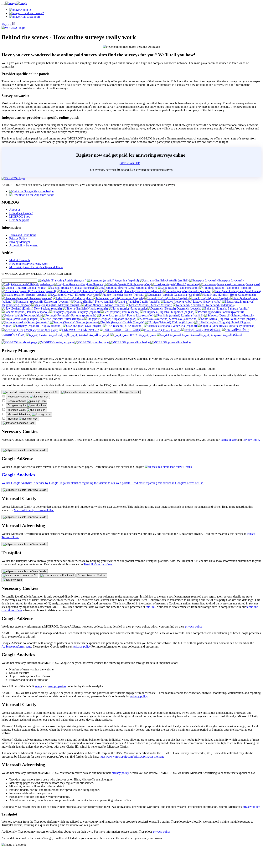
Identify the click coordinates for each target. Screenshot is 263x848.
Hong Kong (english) (242, 294)
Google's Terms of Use (189, 483)
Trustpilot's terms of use (98, 564)
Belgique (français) (92, 284)
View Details (39, 450)
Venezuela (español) (184, 325)
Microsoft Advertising (20, 414)
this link (150, 606)
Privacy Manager (19, 242)
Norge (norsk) (138, 308)
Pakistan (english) (238, 308)
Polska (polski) (32, 315)
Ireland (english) (178, 298)
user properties (57, 686)
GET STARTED (130, 163)
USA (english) (93, 325)
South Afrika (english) (242, 319)
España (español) (36, 294)
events (38, 686)
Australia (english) (177, 280)
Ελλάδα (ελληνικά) (86, 294)
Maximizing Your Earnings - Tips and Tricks (36, 267)
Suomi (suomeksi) (38, 322)
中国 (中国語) (131, 330)
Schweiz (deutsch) (242, 315)
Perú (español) (130, 312)
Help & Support (19, 220)
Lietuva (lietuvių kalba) (206, 301)
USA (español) (133, 325)
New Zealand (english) (47, 308)
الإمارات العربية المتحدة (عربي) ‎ (89, 334)
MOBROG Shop (19, 216)
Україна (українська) (241, 325)
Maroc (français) (114, 305)
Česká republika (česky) (142, 287)
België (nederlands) (41, 284)
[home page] (16, 3)
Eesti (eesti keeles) (249, 291)
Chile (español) (189, 287)
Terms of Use (228, 439)
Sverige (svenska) (86, 322)
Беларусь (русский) (231, 280)
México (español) (161, 305)
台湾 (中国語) (212, 330)
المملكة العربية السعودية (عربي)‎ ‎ (222, 334)
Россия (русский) (232, 312)
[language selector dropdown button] (3, 340)
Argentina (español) (126, 280)
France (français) (133, 294)
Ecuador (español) (199, 291)
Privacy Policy (18, 238)
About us (14, 209)
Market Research (19, 260)
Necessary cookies (19, 396)
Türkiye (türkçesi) (182, 322)
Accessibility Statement (23, 245)
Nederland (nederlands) (220, 305)
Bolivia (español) (140, 284)
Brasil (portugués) (187, 284)
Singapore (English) (124, 319)
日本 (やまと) (89, 330)
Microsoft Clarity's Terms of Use (34, 510)
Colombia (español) (238, 287)
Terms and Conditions (22, 235)
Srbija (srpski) (30, 319)
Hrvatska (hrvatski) (40, 298)
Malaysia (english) (69, 305)
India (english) (83, 298)
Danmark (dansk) (92, 291)
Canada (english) (37, 287)
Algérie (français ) (75, 280)
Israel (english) (220, 298)
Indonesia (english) (132, 298)
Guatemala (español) (186, 294)
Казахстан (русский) (56, 301)
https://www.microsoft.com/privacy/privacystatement (132, 756)
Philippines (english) (181, 312)
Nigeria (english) (97, 308)
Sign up (6, 24)
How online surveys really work (28, 263)
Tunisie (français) (133, 322)
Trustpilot (13, 418)
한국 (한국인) (171, 330)
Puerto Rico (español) (139, 315)
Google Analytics (17, 405)
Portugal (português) (83, 315)
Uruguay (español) (50, 325)
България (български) (245, 284)
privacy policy (193, 626)
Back (31, 422)
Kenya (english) (104, 301)
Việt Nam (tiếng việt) (45, 330)
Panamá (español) (37, 312)
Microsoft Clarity (17, 409)
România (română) (192, 315)
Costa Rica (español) (43, 291)
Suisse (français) (73, 319)
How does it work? (21, 213)
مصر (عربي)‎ (148, 334)
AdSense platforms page (16, 646)
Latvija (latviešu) (149, 301)
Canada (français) (83, 287)
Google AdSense (17, 401)
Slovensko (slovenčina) (182, 319)
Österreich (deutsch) (188, 308)
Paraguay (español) (88, 312)
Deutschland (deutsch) (149, 291)
